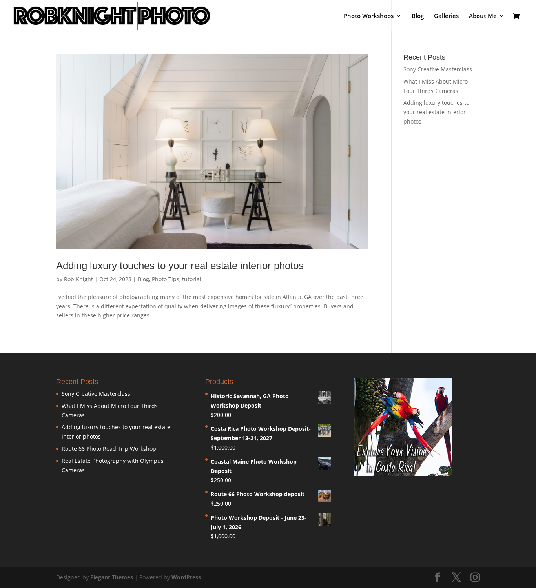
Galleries (446, 16)
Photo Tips (165, 279)
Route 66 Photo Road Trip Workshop (109, 448)
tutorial (191, 279)
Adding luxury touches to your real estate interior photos (180, 265)
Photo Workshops (369, 16)
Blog (418, 16)
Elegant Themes (111, 577)
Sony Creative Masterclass (437, 69)
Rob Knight (78, 279)
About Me (483, 16)
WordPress (186, 577)
